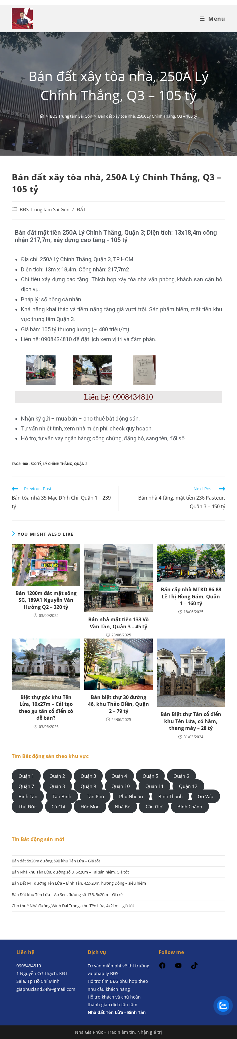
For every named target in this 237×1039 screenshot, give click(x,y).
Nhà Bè (122, 806)
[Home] (42, 116)
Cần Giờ (154, 806)
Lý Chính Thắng (57, 463)
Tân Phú (95, 796)
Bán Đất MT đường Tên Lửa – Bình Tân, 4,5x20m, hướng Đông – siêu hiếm (79, 883)
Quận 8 (57, 786)
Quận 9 (88, 786)
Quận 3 (80, 463)
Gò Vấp (205, 796)
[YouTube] (178, 967)
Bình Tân (28, 796)
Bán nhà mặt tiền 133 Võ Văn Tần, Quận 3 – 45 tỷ (118, 623)
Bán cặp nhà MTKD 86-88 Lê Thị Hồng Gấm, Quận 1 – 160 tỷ (191, 596)
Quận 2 (57, 776)
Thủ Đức (27, 806)
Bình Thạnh (170, 796)
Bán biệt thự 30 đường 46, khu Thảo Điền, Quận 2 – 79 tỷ (118, 704)
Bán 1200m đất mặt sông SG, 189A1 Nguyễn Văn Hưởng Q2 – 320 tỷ (46, 600)
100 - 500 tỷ (31, 463)
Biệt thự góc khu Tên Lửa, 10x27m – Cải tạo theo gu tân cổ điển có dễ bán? (46, 707)
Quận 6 (181, 776)
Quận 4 (119, 776)
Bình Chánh (189, 806)
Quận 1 (26, 776)
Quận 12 (188, 786)
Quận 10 (120, 786)
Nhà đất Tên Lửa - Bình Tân (117, 1012)
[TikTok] (194, 967)
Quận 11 (154, 786)
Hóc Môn (90, 806)
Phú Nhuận (131, 796)
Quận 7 (26, 786)
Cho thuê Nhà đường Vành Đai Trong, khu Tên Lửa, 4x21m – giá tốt (73, 905)
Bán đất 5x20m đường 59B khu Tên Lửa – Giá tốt (56, 861)
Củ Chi (58, 806)
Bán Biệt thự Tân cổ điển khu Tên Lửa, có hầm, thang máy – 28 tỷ (190, 721)
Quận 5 (150, 776)
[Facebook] (162, 967)
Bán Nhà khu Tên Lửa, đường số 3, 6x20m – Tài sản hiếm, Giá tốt (70, 872)
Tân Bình (61, 796)
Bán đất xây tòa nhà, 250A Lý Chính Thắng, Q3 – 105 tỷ (147, 116)
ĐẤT (81, 209)
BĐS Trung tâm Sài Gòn (44, 209)
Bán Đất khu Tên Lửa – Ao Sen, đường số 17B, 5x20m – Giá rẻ (67, 894)
